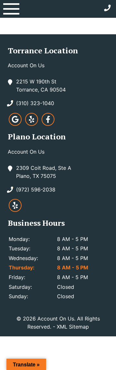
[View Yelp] (31, 124)
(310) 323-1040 (35, 103)
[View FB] (48, 124)
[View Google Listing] (15, 124)
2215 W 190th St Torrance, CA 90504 (41, 85)
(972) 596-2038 (35, 189)
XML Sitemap (73, 326)
